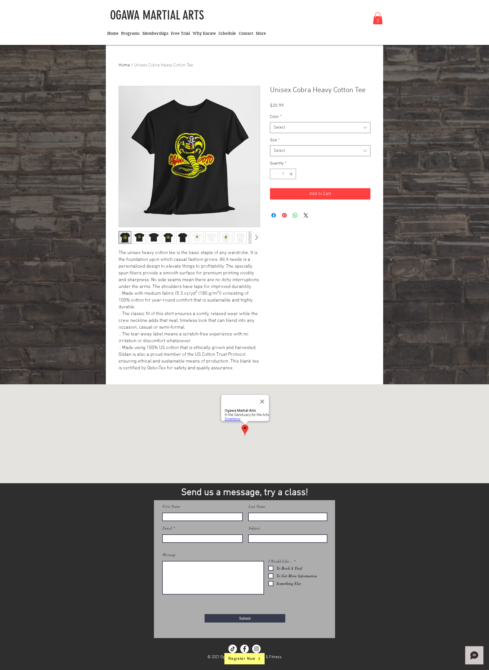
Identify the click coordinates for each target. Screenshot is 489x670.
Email (167, 528)
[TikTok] (232, 649)
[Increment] (291, 174)
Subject (254, 528)
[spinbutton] (283, 174)
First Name (171, 506)
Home (124, 65)
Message (169, 555)
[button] (378, 18)
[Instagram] (256, 649)
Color (276, 116)
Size (275, 140)
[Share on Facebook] (273, 215)
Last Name (256, 506)
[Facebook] (244, 649)
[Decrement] (274, 174)
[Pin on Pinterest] (284, 215)
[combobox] (320, 127)
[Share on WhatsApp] (295, 215)
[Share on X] (306, 215)
